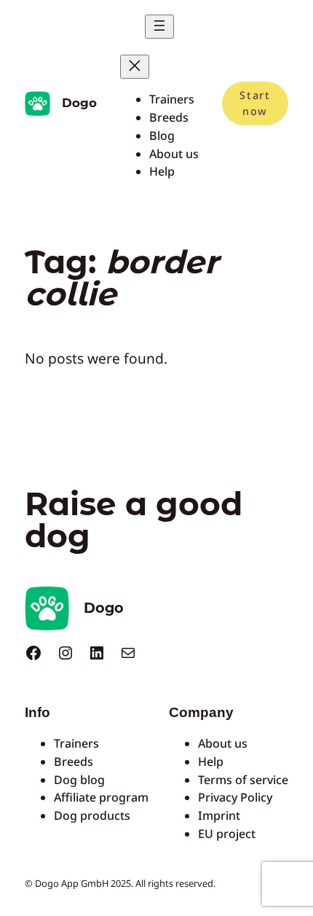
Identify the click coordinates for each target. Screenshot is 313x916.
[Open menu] (159, 27)
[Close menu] (134, 67)
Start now (254, 103)
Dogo (79, 102)
